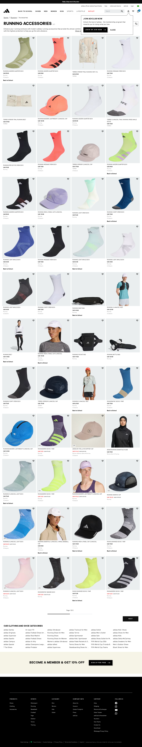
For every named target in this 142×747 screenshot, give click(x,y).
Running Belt (7, 354)
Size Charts (97, 722)
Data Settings (24, 742)
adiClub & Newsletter (100, 715)
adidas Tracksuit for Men (78, 630)
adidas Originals (9, 633)
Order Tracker (98, 712)
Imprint (82, 742)
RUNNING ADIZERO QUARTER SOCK (13, 71)
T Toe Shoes (8, 647)
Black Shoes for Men (120, 647)
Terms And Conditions (71, 742)
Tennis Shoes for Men (77, 644)
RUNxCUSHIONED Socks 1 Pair (116, 541)
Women (54, 706)
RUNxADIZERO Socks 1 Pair (46, 449)
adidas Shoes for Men (121, 633)
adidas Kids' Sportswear (78, 639)
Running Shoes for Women (57, 639)
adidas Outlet (96, 630)
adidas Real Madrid (32, 636)
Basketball (34, 709)
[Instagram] (116, 706)
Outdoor (33, 718)
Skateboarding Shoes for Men (79, 647)
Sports (6, 18)
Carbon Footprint (78, 709)
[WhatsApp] (116, 713)
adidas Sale (95, 636)
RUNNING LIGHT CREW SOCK (80, 213)
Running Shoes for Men (55, 633)
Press (74, 712)
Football (33, 712)
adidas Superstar (10, 636)
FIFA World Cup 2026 (98, 641)
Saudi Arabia (37, 742)
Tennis (33, 722)
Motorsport (34, 703)
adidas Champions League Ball (35, 644)
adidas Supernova (53, 647)
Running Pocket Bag (79, 354)
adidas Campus (9, 641)
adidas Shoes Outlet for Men (101, 639)
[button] (25, 11)
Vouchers (96, 718)
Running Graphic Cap (114, 495)
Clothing (12, 706)
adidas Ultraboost (53, 630)
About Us (75, 703)
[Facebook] (116, 703)
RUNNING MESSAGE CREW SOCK (116, 71)
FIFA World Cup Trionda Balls (101, 644)
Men (53, 703)
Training (33, 725)
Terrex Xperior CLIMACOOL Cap (82, 164)
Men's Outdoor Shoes (120, 644)
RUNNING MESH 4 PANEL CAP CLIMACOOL (50, 212)
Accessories (23, 18)
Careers (75, 706)
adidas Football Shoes (33, 639)
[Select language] (138, 6)
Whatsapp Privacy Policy (101, 731)
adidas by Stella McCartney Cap (82, 449)
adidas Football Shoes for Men (35, 633)
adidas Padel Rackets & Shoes (79, 641)
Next (130, 618)
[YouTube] (116, 710)
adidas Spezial (9, 644)
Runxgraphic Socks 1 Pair (115, 401)
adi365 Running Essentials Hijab (117, 449)
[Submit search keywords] (121, 11)
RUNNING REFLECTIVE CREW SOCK (13, 165)
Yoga (32, 715)
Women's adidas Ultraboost (57, 641)
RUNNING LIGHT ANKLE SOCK (11, 259)
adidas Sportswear (76, 636)
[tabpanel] (71, 330)
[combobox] (114, 11)
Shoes (11, 703)
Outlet (53, 712)
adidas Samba (9, 630)
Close (113, 30)
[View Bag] (138, 11)
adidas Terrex (74, 633)
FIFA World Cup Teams (99, 647)
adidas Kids (117, 636)
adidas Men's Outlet (98, 633)
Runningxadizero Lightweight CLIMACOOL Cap (52, 119)
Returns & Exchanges (100, 709)
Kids (53, 709)
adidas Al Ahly (30, 641)
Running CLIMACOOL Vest (115, 307)
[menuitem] (25, 11)
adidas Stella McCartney (122, 639)
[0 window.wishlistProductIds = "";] (133, 11)
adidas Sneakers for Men (122, 641)
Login (132, 6)
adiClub (75, 715)
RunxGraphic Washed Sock (46, 592)
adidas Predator (31, 647)
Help (95, 703)
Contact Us (97, 725)
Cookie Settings (47, 742)
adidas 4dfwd (52, 644)
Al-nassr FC (29, 630)
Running (14, 18)
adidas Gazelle (9, 639)
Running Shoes (52, 636)
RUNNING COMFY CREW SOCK (115, 212)
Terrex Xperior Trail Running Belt (14, 119)
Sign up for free (98, 662)
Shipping (96, 706)
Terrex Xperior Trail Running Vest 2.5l (85, 72)
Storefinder (97, 728)
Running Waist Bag (78, 308)
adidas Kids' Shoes (120, 630)
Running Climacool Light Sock (13, 494)
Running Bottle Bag (113, 354)
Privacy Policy (58, 742)
